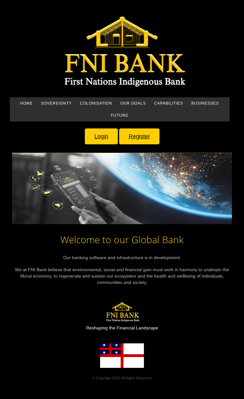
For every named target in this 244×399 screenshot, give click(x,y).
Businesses (205, 103)
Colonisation (96, 103)
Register (139, 136)
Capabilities (168, 103)
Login (101, 136)
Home (26, 103)
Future (119, 115)
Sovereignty (56, 103)
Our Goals (133, 103)
